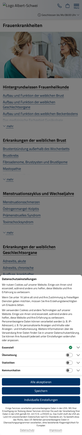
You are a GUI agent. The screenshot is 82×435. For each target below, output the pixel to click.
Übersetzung (9, 355)
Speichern (41, 390)
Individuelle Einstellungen (41, 399)
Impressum (55, 430)
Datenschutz (27, 430)
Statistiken (8, 362)
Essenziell (8, 347)
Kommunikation (11, 370)
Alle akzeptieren (41, 382)
